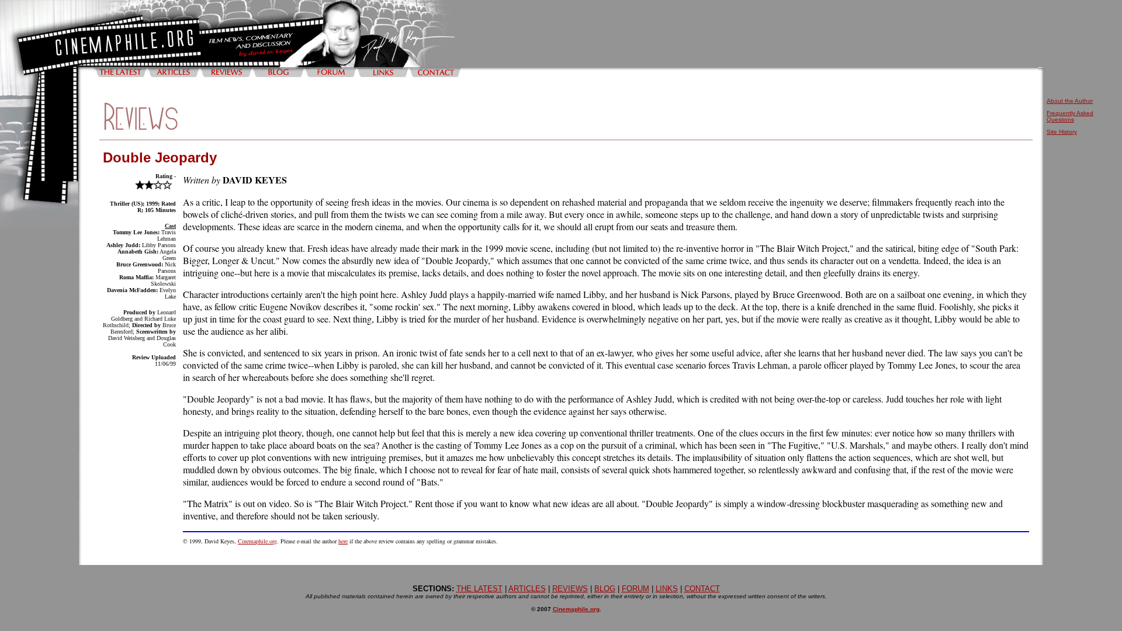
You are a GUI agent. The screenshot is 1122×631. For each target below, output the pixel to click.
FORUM (635, 588)
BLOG (604, 588)
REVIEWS (570, 588)
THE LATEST (479, 588)
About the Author (1070, 101)
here (343, 541)
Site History (1062, 132)
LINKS (667, 588)
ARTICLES (527, 588)
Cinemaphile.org (257, 541)
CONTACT (702, 588)
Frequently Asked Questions (1070, 116)
